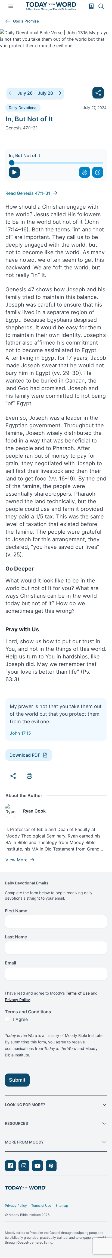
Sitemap (61, 1205)
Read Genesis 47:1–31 (27, 193)
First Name (16, 910)
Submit (17, 1080)
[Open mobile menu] (11, 6)
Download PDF (25, 755)
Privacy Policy (17, 999)
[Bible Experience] (91, 6)
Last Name (16, 936)
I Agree (20, 1019)
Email (10, 963)
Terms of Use (78, 993)
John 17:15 (20, 733)
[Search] (101, 6)
